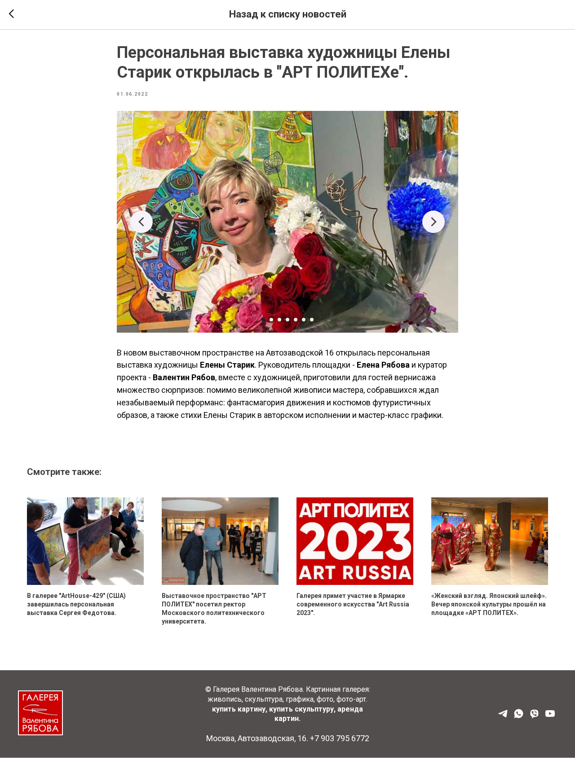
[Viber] (534, 716)
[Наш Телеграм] (503, 716)
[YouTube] (550, 716)
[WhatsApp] (518, 716)
